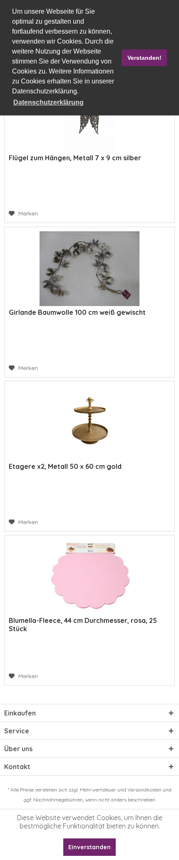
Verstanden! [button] (144, 57)
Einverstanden (89, 847)
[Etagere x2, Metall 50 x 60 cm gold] (89, 422)
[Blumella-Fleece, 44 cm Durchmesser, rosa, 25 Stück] (89, 576)
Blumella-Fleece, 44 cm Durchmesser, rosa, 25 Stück (83, 624)
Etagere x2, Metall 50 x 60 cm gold (65, 466)
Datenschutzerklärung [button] (48, 102)
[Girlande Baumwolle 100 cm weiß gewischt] (89, 268)
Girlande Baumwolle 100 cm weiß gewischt (77, 312)
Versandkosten (144, 789)
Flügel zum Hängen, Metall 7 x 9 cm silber (75, 158)
